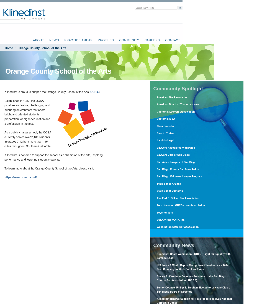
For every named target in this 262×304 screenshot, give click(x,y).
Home (9, 48)
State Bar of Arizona (169, 183)
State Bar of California (170, 190)
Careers (152, 40)
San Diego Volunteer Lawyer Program (179, 176)
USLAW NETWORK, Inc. (171, 219)
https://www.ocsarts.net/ (20, 177)
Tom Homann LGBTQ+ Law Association (181, 205)
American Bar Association (172, 97)
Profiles (106, 40)
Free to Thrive (165, 133)
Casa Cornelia (165, 126)
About (38, 40)
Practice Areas (78, 40)
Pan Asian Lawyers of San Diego (176, 162)
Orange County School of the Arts (42, 48)
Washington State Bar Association (178, 227)
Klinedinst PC (29, 16)
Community (129, 40)
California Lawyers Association (176, 111)
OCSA (94, 92)
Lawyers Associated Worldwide (176, 147)
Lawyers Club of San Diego (173, 154)
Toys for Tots (165, 212)
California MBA (166, 118)
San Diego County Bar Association (178, 169)
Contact (172, 40)
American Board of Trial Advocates (178, 104)
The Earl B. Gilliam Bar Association (178, 198)
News (54, 40)
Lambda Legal (165, 140)
